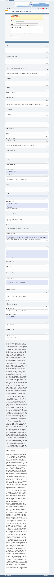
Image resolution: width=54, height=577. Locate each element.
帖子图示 (12, 24)
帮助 (44, 575)
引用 (47, 69)
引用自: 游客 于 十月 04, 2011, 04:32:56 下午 (11, 316)
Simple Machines (9, 575)
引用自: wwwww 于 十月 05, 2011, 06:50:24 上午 (12, 203)
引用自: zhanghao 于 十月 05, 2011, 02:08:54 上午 (12, 171)
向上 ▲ (48, 575)
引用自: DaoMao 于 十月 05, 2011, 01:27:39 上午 (12, 280)
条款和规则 (46, 575)
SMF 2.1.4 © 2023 (6, 575)
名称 (11, 20)
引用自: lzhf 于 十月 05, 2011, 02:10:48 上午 (11, 235)
